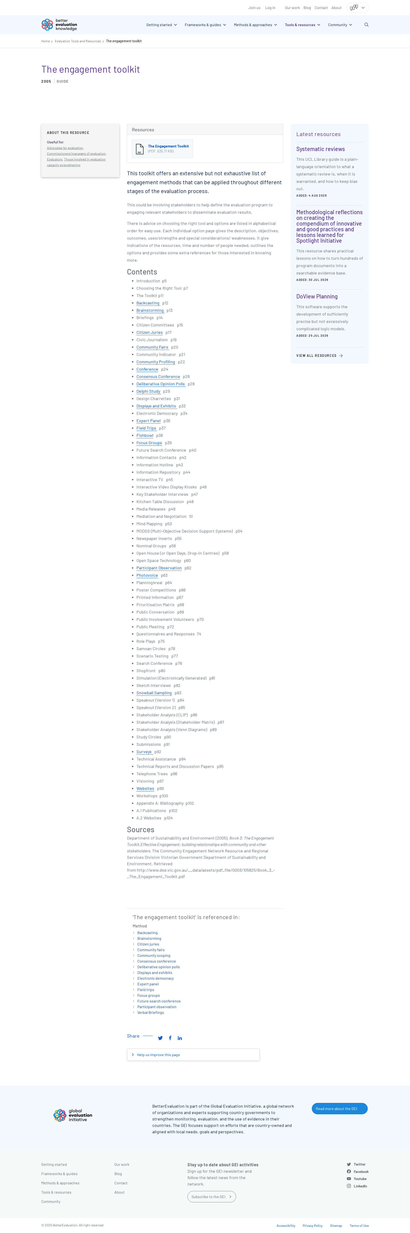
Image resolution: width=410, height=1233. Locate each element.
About (336, 7)
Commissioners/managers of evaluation (76, 153)
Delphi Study (148, 391)
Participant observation (157, 1006)
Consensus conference (156, 961)
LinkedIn (360, 1186)
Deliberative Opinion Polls (161, 383)
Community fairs (151, 949)
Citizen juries (148, 944)
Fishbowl (144, 435)
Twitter (360, 1164)
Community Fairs (152, 347)
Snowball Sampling (154, 692)
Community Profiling (155, 361)
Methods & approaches (60, 1183)
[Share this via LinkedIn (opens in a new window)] (180, 1037)
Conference (147, 369)
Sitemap (336, 1226)
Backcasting (148, 302)
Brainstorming (150, 310)
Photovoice (147, 575)
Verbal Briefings (150, 1012)
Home (45, 41)
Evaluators (54, 159)
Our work (292, 7)
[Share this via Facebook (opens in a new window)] (170, 1037)
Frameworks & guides (59, 1173)
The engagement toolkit (124, 41)
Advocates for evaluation (65, 148)
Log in (270, 7)
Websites (145, 788)
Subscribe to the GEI (208, 1196)
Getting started (54, 1164)
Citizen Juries (149, 332)
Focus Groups (149, 442)
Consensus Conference (158, 376)
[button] (366, 25)
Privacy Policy (312, 1226)
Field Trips (146, 427)
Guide (63, 81)
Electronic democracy (155, 978)
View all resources (316, 356)
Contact (321, 7)
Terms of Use (359, 1226)
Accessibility (286, 1226)
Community (50, 1201)
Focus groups (148, 995)
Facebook (361, 1171)
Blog (307, 7)
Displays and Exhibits (156, 405)
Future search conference (159, 1001)
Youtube (360, 1178)
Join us (254, 7)
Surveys (145, 751)
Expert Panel (148, 420)
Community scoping (153, 955)
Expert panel (148, 984)
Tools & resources (56, 1192)
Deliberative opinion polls (158, 966)
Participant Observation (159, 567)
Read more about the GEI (336, 1108)
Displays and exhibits (154, 972)
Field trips (145, 989)
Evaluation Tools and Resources (78, 41)
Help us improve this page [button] (158, 1054)
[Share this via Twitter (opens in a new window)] (160, 1037)
